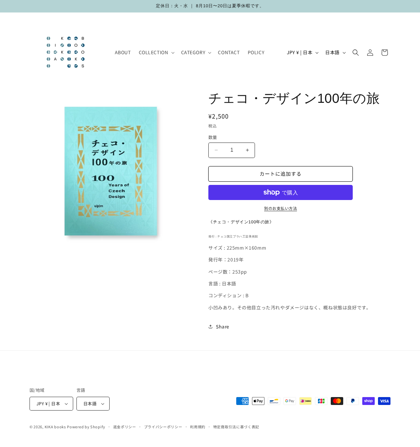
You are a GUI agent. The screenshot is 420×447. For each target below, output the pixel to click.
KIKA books (55, 426)
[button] (156, 52)
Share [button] (222, 326)
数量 (212, 137)
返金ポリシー (124, 426)
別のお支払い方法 (280, 208)
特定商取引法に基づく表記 (236, 426)
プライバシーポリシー (163, 426)
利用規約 (197, 426)
